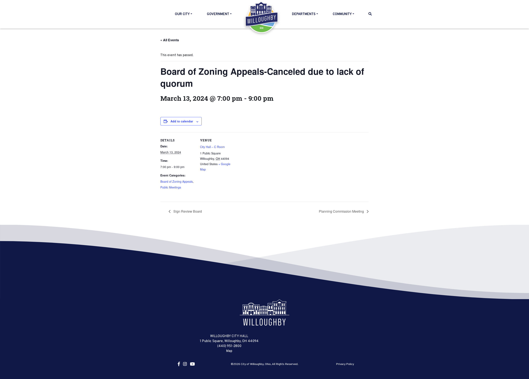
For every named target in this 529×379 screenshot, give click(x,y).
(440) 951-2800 (229, 346)
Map (229, 351)
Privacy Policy (345, 364)
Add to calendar (181, 121)
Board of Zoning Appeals (176, 181)
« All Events (169, 40)
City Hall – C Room (212, 147)
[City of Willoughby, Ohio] (264, 312)
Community (342, 14)
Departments (304, 14)
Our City (182, 14)
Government (218, 14)
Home (262, 17)
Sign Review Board (187, 211)
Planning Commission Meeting (342, 211)
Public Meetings (170, 187)
